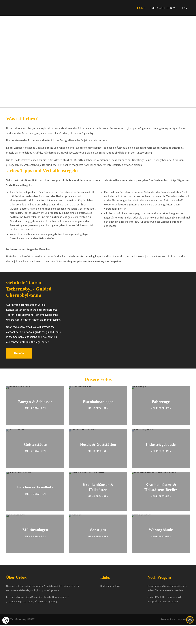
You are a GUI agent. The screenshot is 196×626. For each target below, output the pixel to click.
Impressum (183, 619)
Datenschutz (168, 619)
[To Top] (190, 620)
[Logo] (29, 7)
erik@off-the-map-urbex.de (162, 601)
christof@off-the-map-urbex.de (164, 597)
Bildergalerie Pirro (110, 586)
